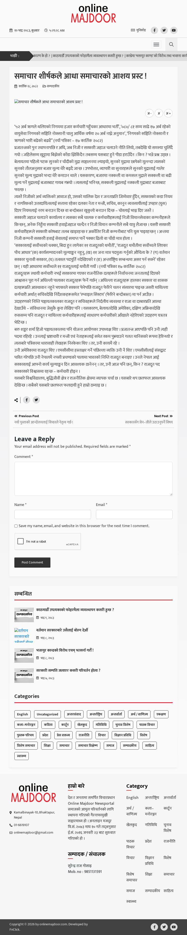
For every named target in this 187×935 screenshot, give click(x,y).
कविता (48, 725)
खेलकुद (82, 725)
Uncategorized (47, 714)
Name (20, 505)
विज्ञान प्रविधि (122, 735)
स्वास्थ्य (21, 756)
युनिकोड (141, 30)
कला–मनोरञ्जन (26, 725)
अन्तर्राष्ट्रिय (96, 714)
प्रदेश (45, 735)
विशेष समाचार (26, 745)
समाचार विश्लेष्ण (88, 745)
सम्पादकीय (53, 86)
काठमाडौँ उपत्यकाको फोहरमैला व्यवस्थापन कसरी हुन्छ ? (79, 56)
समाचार (64, 745)
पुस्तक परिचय (25, 735)
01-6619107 (21, 824)
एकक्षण (161, 714)
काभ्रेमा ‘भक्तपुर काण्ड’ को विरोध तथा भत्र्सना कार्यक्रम (150, 56)
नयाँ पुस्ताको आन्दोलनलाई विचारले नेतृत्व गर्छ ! (43, 422)
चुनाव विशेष (123, 725)
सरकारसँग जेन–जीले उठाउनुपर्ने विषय (149, 422)
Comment (23, 457)
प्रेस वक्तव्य (63, 735)
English (22, 714)
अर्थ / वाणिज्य (139, 714)
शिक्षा (47, 745)
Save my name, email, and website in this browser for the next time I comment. (84, 526)
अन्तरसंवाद (74, 714)
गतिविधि (101, 725)
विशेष (143, 735)
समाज (110, 745)
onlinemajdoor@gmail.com (33, 832)
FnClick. (14, 929)
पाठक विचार (147, 725)
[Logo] (33, 793)
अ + (168, 113)
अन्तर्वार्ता (116, 714)
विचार (102, 735)
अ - (149, 113)
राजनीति (84, 735)
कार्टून (65, 725)
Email (101, 505)
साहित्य (149, 745)
